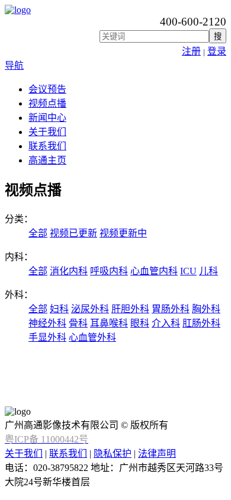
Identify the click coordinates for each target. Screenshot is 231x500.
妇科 (59, 309)
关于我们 (47, 132)
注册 (191, 51)
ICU (188, 271)
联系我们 (47, 146)
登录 (216, 51)
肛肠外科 (201, 323)
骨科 (78, 323)
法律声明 (157, 453)
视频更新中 (123, 233)
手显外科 (47, 337)
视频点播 (47, 103)
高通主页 (47, 160)
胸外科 (206, 309)
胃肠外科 (171, 309)
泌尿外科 (90, 309)
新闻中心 (47, 118)
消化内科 (69, 271)
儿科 (208, 271)
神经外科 (47, 323)
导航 (14, 65)
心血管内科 (154, 271)
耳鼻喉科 (109, 323)
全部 (37, 233)
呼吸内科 (109, 271)
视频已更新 (73, 233)
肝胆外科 (130, 309)
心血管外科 (92, 337)
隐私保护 (112, 453)
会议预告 (47, 89)
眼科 (139, 323)
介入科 (166, 323)
